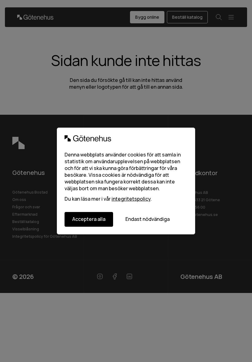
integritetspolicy (131, 198)
